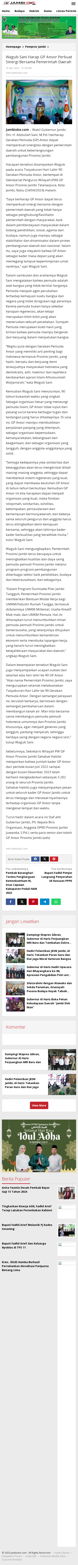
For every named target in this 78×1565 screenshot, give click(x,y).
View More (39, 1105)
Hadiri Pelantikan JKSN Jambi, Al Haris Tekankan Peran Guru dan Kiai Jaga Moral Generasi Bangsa (49, 955)
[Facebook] (35, 859)
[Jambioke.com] (19, 3)
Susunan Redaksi (12, 1559)
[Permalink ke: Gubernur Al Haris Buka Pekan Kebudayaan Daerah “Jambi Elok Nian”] (15, 1004)
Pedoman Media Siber (53, 1556)
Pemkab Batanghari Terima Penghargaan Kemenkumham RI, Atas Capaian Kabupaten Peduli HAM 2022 (21, 881)
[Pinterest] (54, 859)
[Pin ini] (33, 902)
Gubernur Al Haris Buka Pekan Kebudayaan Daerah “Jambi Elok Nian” (48, 1003)
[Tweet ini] (22, 902)
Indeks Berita (61, 1552)
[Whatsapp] (56, 902)
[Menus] (73, 4)
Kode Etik (31, 1556)
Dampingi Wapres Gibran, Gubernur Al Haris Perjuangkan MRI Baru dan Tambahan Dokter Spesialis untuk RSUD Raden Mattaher (48, 942)
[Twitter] (45, 859)
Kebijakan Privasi (12, 1556)
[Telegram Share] (44, 902)
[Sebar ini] (10, 902)
